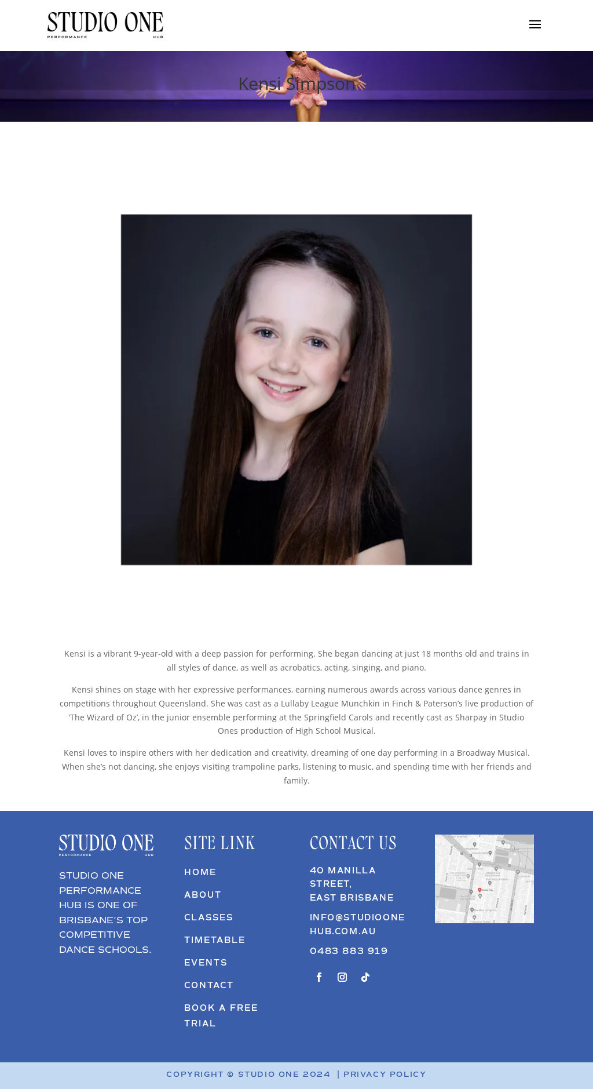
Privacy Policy (384, 1075)
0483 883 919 (349, 952)
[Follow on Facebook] (319, 977)
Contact (209, 986)
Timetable (215, 941)
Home (200, 873)
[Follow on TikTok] (365, 977)
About (203, 895)
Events (206, 963)
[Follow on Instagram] (342, 977)
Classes (208, 918)
